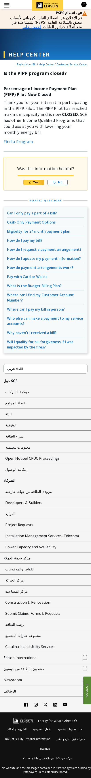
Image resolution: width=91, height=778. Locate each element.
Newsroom (13, 679)
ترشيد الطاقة (15, 624)
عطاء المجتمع (15, 403)
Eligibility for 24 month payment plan (38, 231)
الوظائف (10, 691)
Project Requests (19, 524)
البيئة (9, 414)
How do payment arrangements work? (40, 267)
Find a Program (18, 141)
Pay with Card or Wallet (27, 276)
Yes (36, 182)
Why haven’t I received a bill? (32, 332)
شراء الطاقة (14, 436)
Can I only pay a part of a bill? (32, 213)
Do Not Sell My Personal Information (27, 739)
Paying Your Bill (26, 64)
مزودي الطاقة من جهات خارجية (28, 491)
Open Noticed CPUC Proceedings (32, 458)
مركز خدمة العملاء (17, 558)
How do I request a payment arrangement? (44, 249)
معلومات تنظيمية (17, 447)
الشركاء (9, 480)
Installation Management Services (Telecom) (42, 535)
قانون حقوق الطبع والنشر (71, 739)
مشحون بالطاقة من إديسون (24, 668)
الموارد (10, 513)
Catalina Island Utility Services (30, 646)
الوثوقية (11, 425)
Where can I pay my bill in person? (36, 309)
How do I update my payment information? (44, 258)
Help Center (46, 64)
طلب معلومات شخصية (70, 729)
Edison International (20, 657)
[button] (6, 5)
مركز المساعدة (16, 591)
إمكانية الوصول (16, 469)
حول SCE (10, 380)
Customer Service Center (72, 64)
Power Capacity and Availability (30, 547)
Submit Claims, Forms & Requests (32, 613)
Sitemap (45, 749)
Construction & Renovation (27, 602)
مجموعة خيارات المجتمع (23, 635)
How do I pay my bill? (24, 240)
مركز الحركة (14, 580)
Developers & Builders (23, 502)
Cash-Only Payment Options (31, 222)
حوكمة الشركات (17, 391)
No (60, 182)
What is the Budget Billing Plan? (34, 285)
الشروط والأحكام (17, 729)
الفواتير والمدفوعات (19, 569)
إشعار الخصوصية (42, 729)
